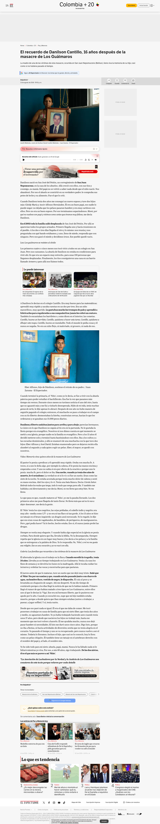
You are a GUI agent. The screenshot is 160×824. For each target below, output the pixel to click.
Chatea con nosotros (133, 802)
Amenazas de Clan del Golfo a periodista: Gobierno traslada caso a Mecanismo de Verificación (59, 294)
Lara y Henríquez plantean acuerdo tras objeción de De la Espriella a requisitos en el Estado (96, 791)
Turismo (56, 785)
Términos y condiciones (81, 809)
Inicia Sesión (144, 5)
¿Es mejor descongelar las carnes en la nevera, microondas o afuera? (35, 789)
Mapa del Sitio (76, 802)
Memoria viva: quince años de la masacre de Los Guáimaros (53, 456)
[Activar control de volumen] (96, 159)
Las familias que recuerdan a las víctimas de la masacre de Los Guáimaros (61, 551)
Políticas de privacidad (61, 809)
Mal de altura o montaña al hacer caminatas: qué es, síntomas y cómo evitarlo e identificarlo (66, 791)
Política (87, 785)
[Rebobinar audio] (85, 160)
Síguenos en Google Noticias (61, 701)
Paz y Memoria (27, 289)
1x (92, 159)
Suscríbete (131, 5)
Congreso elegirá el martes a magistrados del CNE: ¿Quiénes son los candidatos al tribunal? (127, 791)
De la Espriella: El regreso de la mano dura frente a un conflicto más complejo (33, 294)
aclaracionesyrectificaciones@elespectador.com (85, 817)
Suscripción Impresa (93, 802)
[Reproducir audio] (24, 160)
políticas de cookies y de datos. (69, 822)
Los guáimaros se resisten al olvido (40, 242)
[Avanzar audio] (89, 160)
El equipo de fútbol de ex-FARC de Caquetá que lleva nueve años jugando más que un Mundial (85, 294)
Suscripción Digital (111, 802)
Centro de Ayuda (43, 809)
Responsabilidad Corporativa (103, 809)
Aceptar (104, 821)
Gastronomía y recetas (31, 785)
